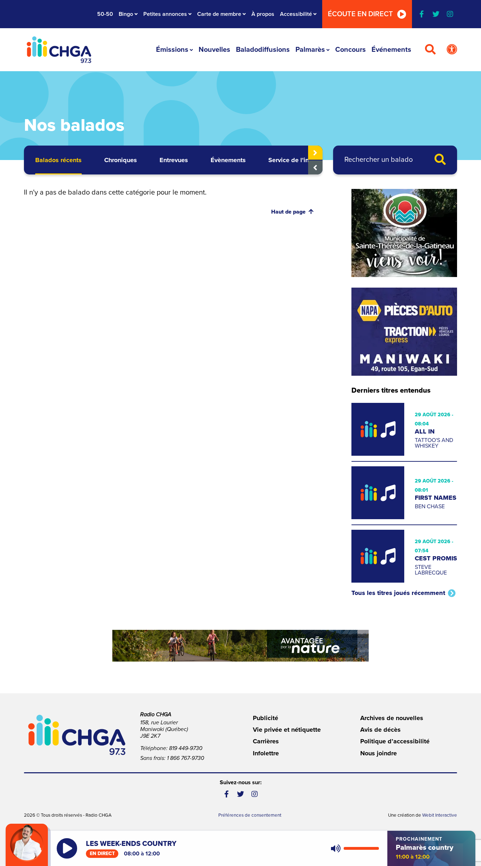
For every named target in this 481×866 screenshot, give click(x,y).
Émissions (172, 49)
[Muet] (335, 848)
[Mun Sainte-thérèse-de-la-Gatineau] (404, 233)
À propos (262, 14)
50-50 (105, 14)
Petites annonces (165, 14)
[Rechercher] (440, 160)
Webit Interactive (439, 815)
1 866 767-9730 (185, 758)
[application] (353, 848)
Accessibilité (296, 14)
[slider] (361, 848)
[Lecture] (66, 848)
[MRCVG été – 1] (240, 646)
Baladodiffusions (263, 49)
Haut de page (288, 211)
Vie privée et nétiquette (287, 729)
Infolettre (266, 753)
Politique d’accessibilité (395, 741)
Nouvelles (214, 49)
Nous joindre (378, 753)
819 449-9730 (185, 748)
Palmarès (310, 49)
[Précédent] (315, 167)
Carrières (266, 741)
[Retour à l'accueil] (59, 50)
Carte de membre (219, 14)
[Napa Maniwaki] (404, 332)
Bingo (126, 14)
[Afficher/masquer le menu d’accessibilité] (451, 49)
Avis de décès (380, 729)
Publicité (265, 718)
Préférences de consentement (249, 815)
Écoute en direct (360, 14)
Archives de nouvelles (391, 718)
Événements (391, 49)
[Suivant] (315, 153)
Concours (350, 49)
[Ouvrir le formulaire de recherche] (430, 49)
